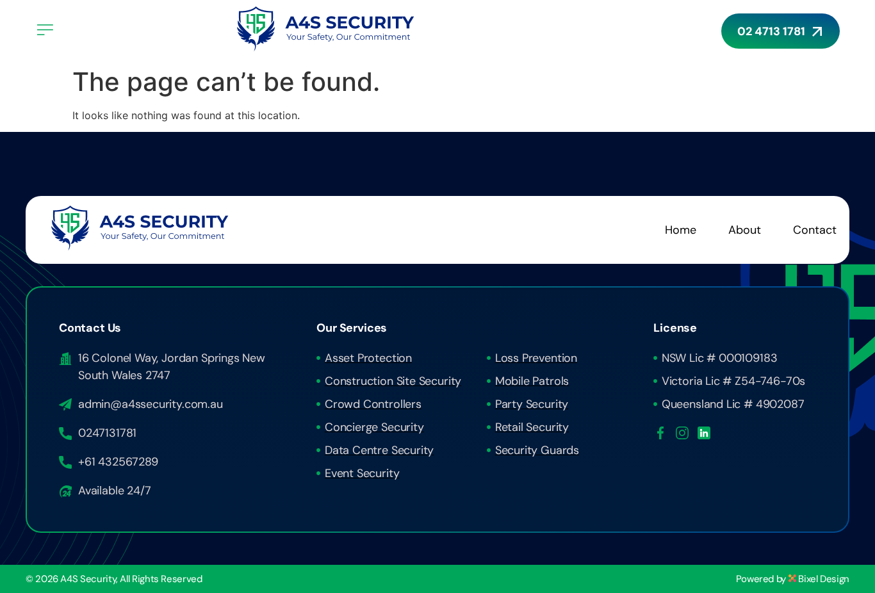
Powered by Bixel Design (792, 579)
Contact (815, 230)
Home (680, 230)
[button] (128, 30)
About (744, 230)
